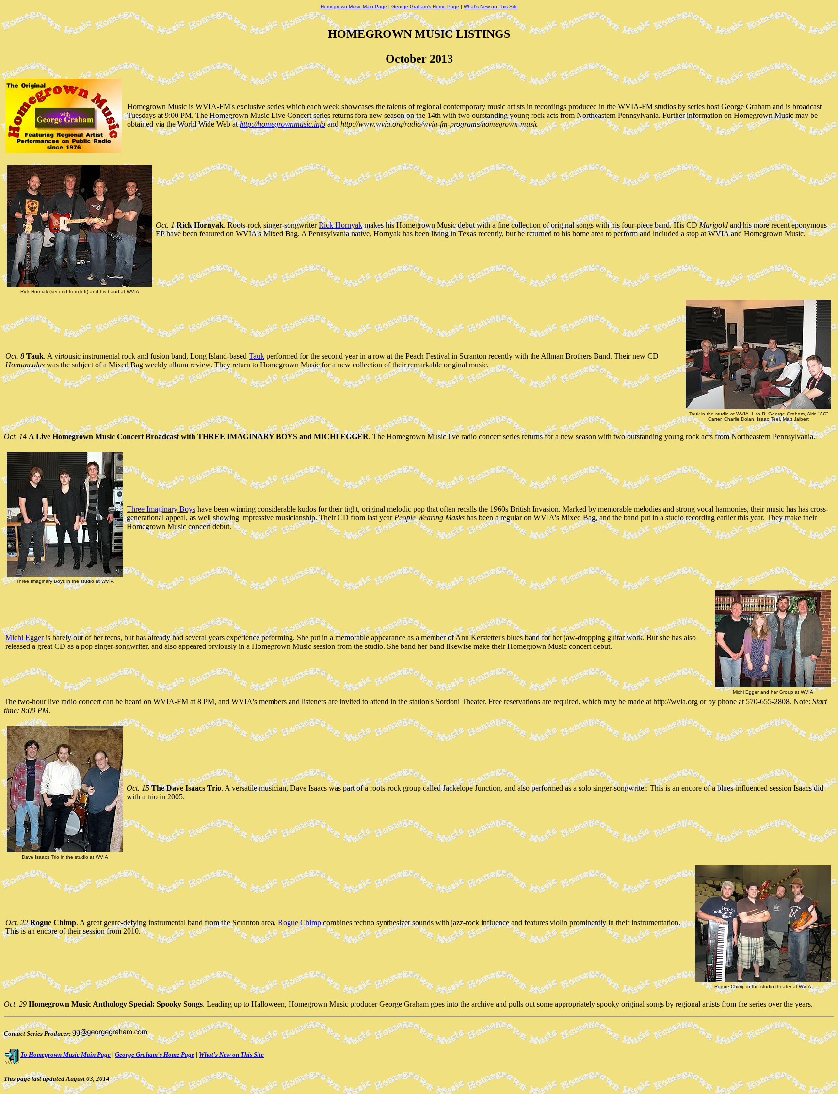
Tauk (256, 356)
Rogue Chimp (299, 922)
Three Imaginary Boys (161, 509)
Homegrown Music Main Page (354, 6)
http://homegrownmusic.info (282, 124)
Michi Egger (24, 637)
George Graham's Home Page (425, 6)
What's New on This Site (491, 6)
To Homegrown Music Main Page (65, 1054)
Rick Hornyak (340, 225)
